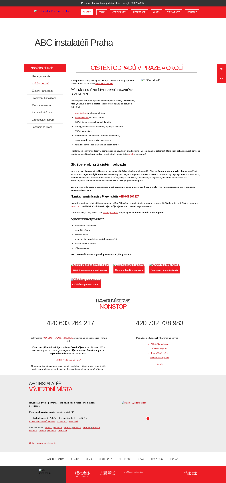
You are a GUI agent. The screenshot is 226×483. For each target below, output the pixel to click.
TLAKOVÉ (62, 421)
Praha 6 (96, 427)
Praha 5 (87, 427)
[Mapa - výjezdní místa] (159, 402)
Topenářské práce (42, 127)
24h (221, 69)
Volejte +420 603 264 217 (68, 360)
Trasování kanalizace (44, 98)
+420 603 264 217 (129, 196)
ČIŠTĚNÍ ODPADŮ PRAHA (42, 421)
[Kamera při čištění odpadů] (164, 265)
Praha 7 (33, 430)
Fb (221, 78)
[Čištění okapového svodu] (86, 279)
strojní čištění (81, 113)
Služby (87, 12)
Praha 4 (77, 427)
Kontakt (192, 12)
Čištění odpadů (40, 83)
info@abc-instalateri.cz (133, 472)
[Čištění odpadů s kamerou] (129, 265)
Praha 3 (67, 427)
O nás (156, 12)
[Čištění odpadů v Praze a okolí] (52, 11)
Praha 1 (48, 427)
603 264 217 (137, 3)
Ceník (102, 12)
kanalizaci (75, 206)
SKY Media (192, 474)
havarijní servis (110, 212)
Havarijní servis (41, 76)
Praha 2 (58, 427)
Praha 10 (62, 430)
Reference (139, 12)
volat (130, 154)
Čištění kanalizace (42, 90)
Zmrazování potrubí (43, 119)
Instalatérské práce (43, 112)
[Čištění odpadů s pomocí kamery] (90, 265)
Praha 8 (42, 430)
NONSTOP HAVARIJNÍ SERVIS (58, 338)
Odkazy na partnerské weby (42, 443)
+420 (104, 83)
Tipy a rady (173, 12)
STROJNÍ (73, 421)
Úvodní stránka (76, 11)
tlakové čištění (82, 117)
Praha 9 (52, 430)
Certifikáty (119, 12)
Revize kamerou (41, 105)
